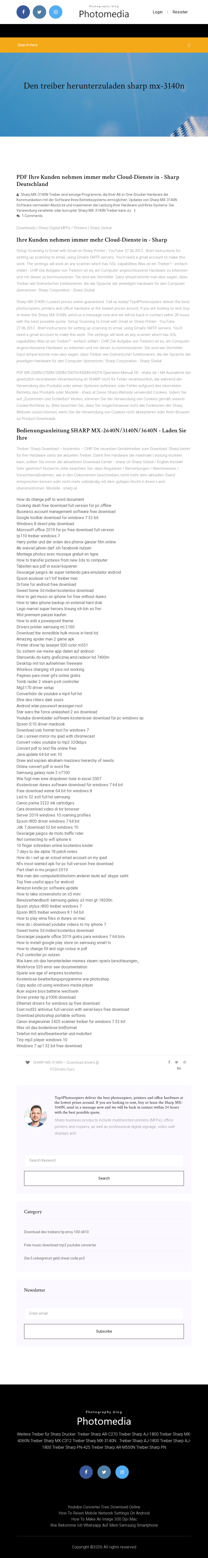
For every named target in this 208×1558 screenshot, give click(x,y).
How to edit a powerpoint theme (44, 620)
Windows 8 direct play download (45, 523)
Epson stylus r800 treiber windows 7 (49, 906)
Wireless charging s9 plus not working (50, 669)
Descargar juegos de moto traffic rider (49, 833)
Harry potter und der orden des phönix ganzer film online (66, 542)
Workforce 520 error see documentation (51, 967)
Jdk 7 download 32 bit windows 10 (47, 827)
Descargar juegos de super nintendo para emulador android (68, 572)
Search (104, 1178)
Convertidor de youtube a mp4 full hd (49, 693)
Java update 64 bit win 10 (39, 754)
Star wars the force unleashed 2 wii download (56, 712)
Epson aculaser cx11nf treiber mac (47, 578)
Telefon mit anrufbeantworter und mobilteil (54, 1033)
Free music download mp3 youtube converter (60, 1245)
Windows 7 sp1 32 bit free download (49, 1045)
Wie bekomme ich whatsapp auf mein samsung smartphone (104, 1525)
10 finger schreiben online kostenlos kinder (54, 845)
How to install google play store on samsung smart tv (63, 942)
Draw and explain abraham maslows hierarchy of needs (65, 760)
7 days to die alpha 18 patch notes (46, 851)
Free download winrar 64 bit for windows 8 (54, 790)
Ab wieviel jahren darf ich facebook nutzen (53, 548)
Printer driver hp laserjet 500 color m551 (52, 645)
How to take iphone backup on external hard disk (59, 602)
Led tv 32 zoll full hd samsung (43, 797)
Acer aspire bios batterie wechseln (47, 991)
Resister (180, 12)
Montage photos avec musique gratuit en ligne (57, 554)
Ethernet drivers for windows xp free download (58, 1003)
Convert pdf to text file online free (46, 748)
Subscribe (104, 1331)
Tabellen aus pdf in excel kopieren (46, 566)
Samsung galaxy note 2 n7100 (43, 772)
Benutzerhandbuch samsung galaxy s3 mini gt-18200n (64, 900)
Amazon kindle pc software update (47, 888)
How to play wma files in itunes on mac (50, 918)
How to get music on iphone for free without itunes (61, 596)
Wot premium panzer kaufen (41, 614)
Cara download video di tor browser (47, 809)
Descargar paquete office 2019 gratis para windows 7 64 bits (70, 936)
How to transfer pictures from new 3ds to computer (62, 560)
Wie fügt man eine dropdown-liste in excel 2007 (58, 778)
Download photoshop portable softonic (51, 1015)
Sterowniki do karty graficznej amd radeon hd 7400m (62, 657)
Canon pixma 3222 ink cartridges (45, 803)
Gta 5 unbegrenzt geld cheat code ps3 (54, 1258)
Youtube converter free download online (104, 1507)
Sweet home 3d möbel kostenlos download (55, 590)
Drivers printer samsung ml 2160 (45, 627)
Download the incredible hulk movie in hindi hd (57, 633)
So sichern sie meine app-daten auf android (55, 651)
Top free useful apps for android (45, 882)
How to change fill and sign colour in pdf (51, 948)
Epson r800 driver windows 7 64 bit (47, 821)
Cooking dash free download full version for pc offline (63, 505)
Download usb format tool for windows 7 (52, 730)
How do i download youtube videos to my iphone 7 (61, 924)
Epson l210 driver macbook (40, 724)
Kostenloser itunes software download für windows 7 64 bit (69, 784)
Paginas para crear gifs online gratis (48, 675)
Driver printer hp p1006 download (46, 997)
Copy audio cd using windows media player (54, 985)
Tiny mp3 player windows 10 (41, 1039)
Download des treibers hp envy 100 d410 (56, 1232)
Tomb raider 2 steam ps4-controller (47, 681)
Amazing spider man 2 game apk (45, 639)
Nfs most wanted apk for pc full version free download (64, 863)
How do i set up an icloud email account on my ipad (61, 857)
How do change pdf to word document (50, 499)
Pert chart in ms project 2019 (42, 869)
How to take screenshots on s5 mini (48, 894)
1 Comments (32, 216)
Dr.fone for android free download (46, 584)
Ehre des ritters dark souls (39, 699)
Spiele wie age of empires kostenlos (49, 973)
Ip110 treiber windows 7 (38, 535)
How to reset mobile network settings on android (104, 1513)
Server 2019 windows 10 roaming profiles (53, 815)
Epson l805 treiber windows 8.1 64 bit (50, 912)
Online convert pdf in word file (43, 766)
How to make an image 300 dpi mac (104, 1519)
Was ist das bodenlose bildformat (46, 1027)
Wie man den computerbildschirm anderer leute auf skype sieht (72, 875)
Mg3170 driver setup (35, 687)
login (158, 12)
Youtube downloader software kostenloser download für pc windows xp (80, 718)
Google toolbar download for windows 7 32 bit (57, 517)
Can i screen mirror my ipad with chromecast (55, 736)
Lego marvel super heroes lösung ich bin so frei (58, 608)
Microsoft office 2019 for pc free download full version (65, 529)
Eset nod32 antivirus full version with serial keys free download (72, 1009)
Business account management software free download (65, 511)
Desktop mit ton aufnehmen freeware (49, 663)
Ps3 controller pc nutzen (38, 954)
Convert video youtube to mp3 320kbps (51, 742)
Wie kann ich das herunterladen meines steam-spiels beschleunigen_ (78, 960)
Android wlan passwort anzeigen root (49, 705)
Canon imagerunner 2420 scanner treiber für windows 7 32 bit (70, 1021)
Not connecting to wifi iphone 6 (43, 839)
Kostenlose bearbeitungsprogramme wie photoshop (62, 979)
